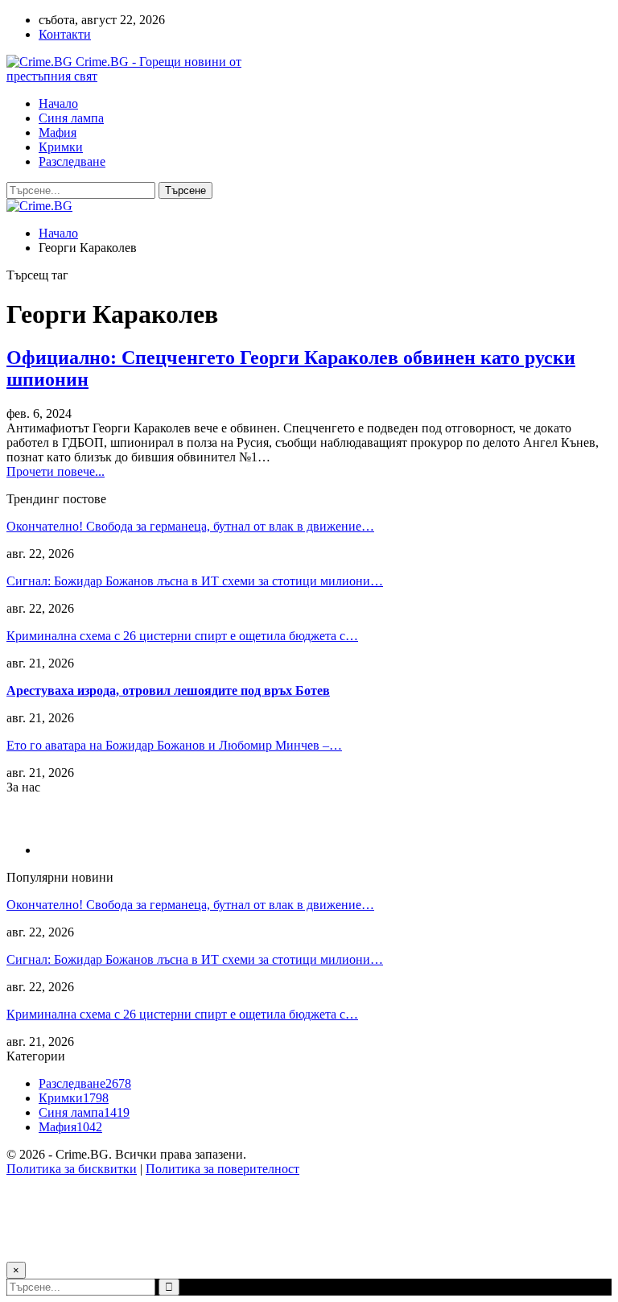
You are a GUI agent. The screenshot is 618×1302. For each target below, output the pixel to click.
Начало (58, 103)
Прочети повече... (55, 471)
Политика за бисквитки (71, 1169)
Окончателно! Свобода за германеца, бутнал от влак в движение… (190, 526)
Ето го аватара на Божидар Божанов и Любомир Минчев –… (174, 745)
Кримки (61, 147)
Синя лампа (71, 118)
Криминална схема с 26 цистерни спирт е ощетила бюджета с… (182, 636)
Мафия (57, 132)
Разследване (72, 161)
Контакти (65, 34)
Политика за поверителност (222, 1169)
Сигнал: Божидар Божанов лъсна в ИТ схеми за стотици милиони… (194, 581)
